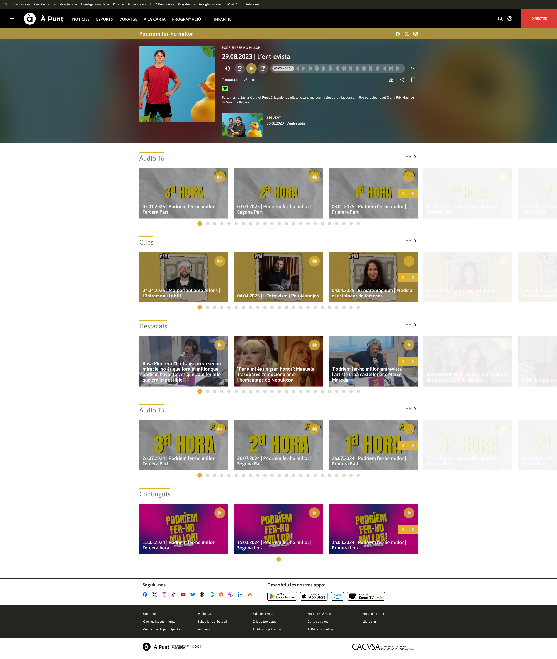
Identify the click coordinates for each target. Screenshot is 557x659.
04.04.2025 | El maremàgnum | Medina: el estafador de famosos (372, 293)
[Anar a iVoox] (222, 594)
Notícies (81, 19)
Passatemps (186, 4)
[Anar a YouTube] (184, 594)
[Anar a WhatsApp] (213, 594)
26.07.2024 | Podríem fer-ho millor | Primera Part (369, 461)
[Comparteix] (403, 80)
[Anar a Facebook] (146, 594)
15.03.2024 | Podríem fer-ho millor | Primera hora (369, 545)
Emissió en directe (375, 613)
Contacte (149, 613)
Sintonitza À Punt (319, 613)
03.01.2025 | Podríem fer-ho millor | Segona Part (274, 209)
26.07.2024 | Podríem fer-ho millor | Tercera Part (180, 461)
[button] (199, 223)
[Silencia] (227, 68)
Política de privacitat (267, 629)
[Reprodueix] (251, 68)
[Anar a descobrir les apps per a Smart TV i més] (366, 596)
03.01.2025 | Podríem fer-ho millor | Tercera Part (180, 209)
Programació (186, 19)
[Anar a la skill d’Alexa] (337, 596)
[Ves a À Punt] (44, 19)
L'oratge (118, 4)
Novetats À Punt (139, 4)
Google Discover (211, 4)
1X (412, 68)
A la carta (155, 19)
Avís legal (204, 629)
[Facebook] (398, 34)
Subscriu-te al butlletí (212, 621)
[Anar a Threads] (203, 594)
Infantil (222, 19)
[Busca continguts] (500, 19)
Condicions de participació (161, 629)
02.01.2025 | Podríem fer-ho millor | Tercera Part (463, 209)
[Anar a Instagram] (165, 594)
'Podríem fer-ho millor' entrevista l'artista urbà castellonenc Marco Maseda (367, 374)
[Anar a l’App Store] (314, 596)
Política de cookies (320, 629)
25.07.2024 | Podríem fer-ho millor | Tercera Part (463, 461)
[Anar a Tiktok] (174, 594)
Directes (539, 18)
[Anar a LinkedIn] (241, 594)
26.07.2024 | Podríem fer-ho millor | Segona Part (274, 461)
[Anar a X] (155, 594)
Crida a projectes (264, 621)
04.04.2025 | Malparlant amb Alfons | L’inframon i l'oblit (181, 293)
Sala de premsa (263, 613)
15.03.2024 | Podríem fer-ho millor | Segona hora (274, 545)
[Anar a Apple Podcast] (231, 594)
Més (408, 157)
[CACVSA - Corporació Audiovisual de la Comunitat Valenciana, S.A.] (383, 647)
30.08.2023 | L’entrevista (286, 123)
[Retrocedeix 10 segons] (240, 68)
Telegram (252, 4)
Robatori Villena (65, 4)
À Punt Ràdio (164, 4)
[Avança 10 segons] (263, 68)
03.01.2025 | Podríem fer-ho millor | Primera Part (369, 209)
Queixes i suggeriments (159, 621)
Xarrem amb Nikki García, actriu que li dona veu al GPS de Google (466, 377)
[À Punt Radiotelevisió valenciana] (166, 647)
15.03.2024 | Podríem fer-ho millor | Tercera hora (180, 545)
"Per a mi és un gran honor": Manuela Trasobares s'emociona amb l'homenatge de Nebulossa (276, 374)
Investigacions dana (95, 4)
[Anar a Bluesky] (193, 594)
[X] (406, 34)
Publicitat (204, 613)
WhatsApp (234, 4)
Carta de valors (318, 621)
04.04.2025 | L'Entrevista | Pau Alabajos (278, 296)
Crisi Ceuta (41, 4)
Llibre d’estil (370, 621)
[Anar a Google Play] (282, 596)
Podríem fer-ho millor (166, 33)
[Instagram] (415, 34)
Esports (104, 19)
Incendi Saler (21, 4)
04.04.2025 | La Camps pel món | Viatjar (460, 293)
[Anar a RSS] (250, 594)
